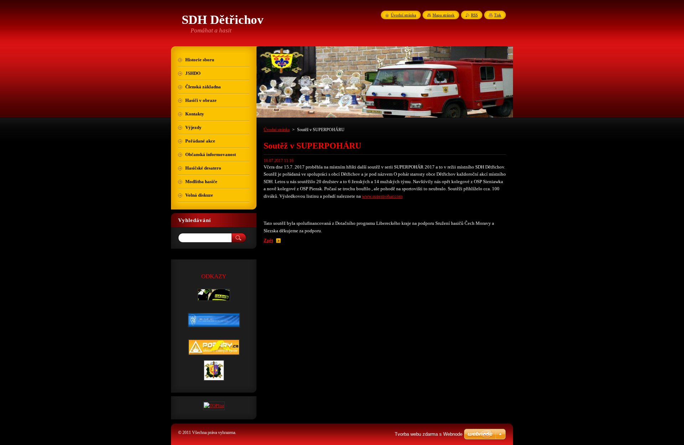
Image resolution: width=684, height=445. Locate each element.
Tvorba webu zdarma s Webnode (428, 434)
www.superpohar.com (382, 196)
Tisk (497, 15)
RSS (474, 15)
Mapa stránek (443, 15)
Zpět (268, 240)
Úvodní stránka (277, 130)
